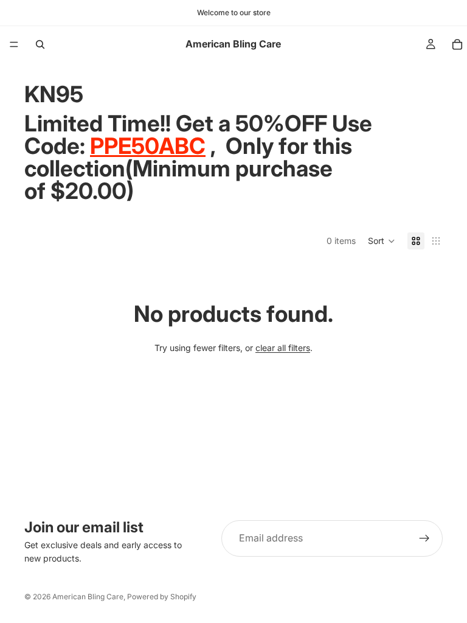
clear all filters (282, 348)
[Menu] (14, 44)
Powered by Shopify (161, 596)
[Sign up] (424, 538)
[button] (381, 241)
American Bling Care (87, 596)
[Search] (40, 44)
